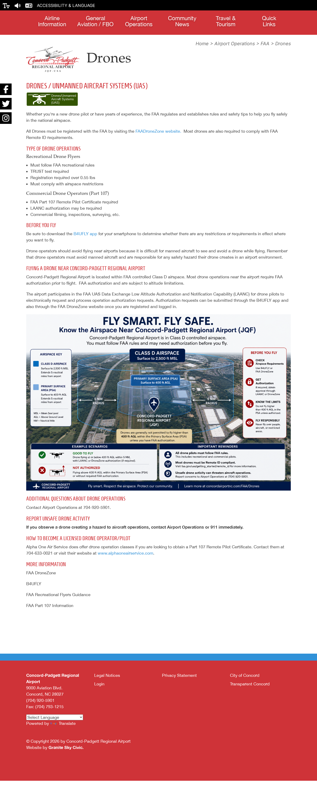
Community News (182, 21)
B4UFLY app (85, 233)
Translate (67, 723)
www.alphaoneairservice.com (125, 553)
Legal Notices (107, 675)
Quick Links (269, 21)
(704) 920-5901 (40, 700)
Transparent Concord (250, 683)
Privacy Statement (179, 675)
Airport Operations (138, 21)
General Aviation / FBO (95, 21)
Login (99, 683)
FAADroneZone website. (158, 131)
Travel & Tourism (226, 21)
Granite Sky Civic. (66, 747)
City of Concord (244, 675)
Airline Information (52, 21)
